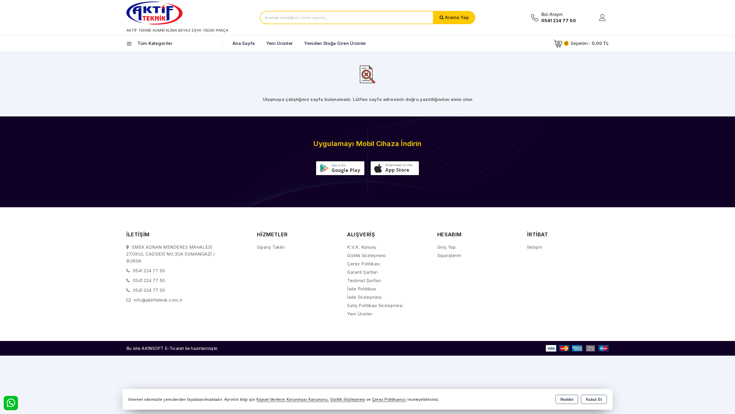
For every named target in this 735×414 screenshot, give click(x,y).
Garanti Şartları (362, 272)
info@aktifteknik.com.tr (158, 300)
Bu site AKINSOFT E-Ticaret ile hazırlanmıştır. (172, 348)
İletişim (534, 247)
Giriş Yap (446, 247)
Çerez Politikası (363, 264)
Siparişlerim (449, 255)
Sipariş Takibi (271, 247)
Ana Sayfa (244, 43)
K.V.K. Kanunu (361, 247)
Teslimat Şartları (364, 280)
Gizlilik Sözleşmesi (366, 255)
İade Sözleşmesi (364, 297)
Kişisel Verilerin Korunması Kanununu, (292, 399)
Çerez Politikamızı (389, 399)
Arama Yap (457, 17)
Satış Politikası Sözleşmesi (375, 305)
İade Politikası (361, 289)
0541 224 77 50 (149, 270)
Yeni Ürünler (359, 314)
